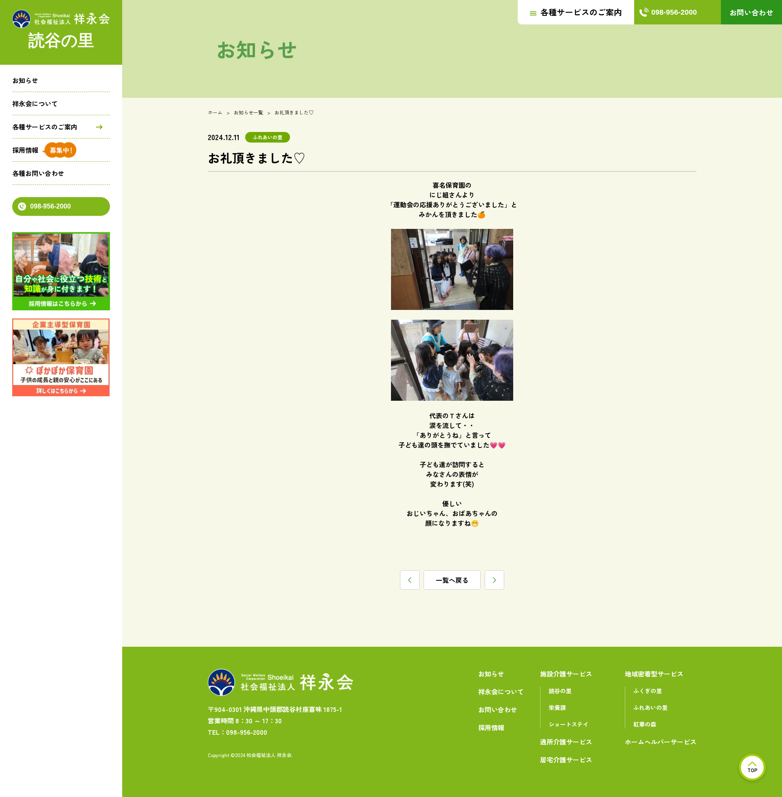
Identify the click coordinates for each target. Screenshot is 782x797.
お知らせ (25, 80)
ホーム (215, 112)
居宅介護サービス (566, 759)
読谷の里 (560, 691)
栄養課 (557, 707)
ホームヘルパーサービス (660, 742)
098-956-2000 (50, 206)
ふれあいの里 (650, 707)
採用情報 (25, 150)
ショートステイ (569, 724)
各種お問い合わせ (38, 173)
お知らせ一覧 (248, 112)
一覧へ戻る (452, 580)
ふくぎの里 (647, 691)
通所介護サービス (566, 742)
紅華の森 (644, 724)
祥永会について (35, 103)
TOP (752, 769)
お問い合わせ (751, 12)
